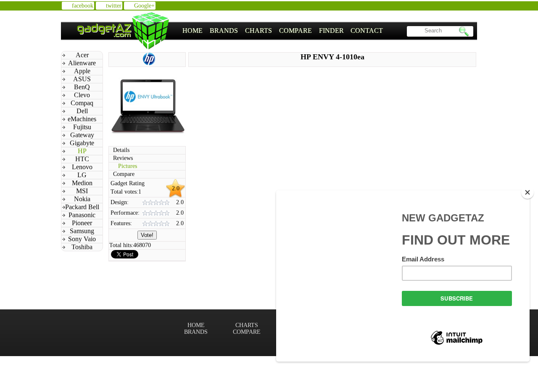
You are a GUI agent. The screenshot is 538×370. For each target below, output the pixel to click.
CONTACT (367, 30)
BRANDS (224, 30)
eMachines (82, 118)
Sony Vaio (82, 238)
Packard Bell (82, 206)
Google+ (144, 6)
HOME (192, 30)
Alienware (82, 63)
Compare (123, 174)
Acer (82, 55)
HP (82, 150)
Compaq (82, 102)
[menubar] (283, 30)
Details (121, 150)
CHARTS (258, 30)
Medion (82, 182)
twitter (113, 6)
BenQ (82, 87)
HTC (82, 158)
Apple (82, 71)
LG (82, 174)
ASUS (82, 79)
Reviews (123, 158)
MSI (82, 190)
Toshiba (81, 246)
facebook (82, 6)
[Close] (527, 192)
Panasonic (82, 214)
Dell (82, 110)
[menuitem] (192, 30)
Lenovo (82, 166)
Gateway (82, 134)
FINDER (331, 30)
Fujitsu (82, 126)
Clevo (82, 94)
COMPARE (295, 30)
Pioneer (82, 222)
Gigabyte (82, 142)
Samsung (82, 230)
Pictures (127, 166)
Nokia (82, 198)
